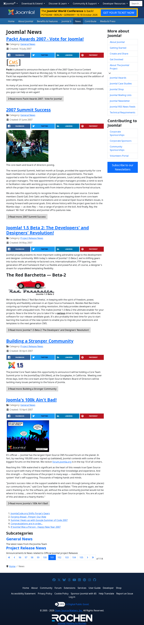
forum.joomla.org (61, 461)
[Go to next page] (87, 557)
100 (45, 557)
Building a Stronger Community (39, 341)
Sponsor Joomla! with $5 (83, 593)
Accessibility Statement (23, 593)
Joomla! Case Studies (121, 83)
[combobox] (136, 3)
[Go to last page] (93, 557)
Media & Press (107, 21)
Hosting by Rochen (72, 623)
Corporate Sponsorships (117, 133)
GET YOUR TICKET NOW (118, 13)
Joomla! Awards (118, 77)
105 (81, 557)
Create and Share (119, 53)
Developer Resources (114, 3)
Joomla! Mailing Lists (120, 95)
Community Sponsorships (117, 148)
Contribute (90, 21)
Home (11, 21)
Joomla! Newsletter (120, 100)
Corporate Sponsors (120, 140)
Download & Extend (32, 3)
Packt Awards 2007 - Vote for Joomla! (45, 39)
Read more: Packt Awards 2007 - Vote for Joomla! (35, 98)
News (78, 21)
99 (38, 557)
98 (32, 557)
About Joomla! (25, 21)
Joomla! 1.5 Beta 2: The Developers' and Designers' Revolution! (47, 230)
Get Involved (116, 59)
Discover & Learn (58, 3)
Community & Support (85, 3)
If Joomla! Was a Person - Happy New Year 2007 (36, 526)
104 (74, 557)
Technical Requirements (122, 112)
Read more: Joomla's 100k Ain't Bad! (28, 503)
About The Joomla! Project (119, 67)
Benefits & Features (47, 21)
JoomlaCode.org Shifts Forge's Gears (30, 513)
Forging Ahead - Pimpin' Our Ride (28, 516)
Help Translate (106, 593)
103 (67, 557)
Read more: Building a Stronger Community (32, 388)
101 (52, 557)
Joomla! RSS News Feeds (122, 106)
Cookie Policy (61, 593)
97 (26, 557)
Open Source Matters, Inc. (69, 610)
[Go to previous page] (14, 557)
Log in (72, 596)
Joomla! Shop (117, 89)
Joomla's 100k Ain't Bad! (31, 400)
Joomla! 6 (66, 21)
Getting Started (118, 47)
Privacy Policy (45, 593)
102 (59, 557)
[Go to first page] (9, 557)
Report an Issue (124, 593)
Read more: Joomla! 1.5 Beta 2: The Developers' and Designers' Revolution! (49, 330)
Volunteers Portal (119, 155)
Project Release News (31, 238)
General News (27, 44)
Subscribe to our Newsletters (122, 167)
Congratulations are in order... (26, 523)
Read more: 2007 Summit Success (27, 216)
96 (20, 557)
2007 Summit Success (28, 110)
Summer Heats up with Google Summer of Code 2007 (39, 520)
